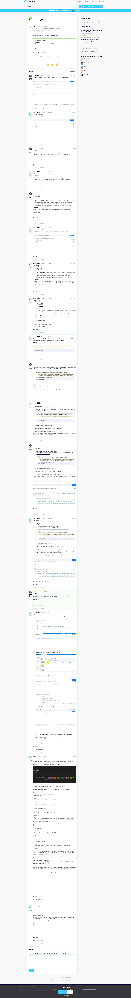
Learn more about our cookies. (89, 989)
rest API (82, 35)
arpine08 (86, 74)
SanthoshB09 (36, 612)
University (79, 1)
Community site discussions (86, 33)
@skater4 (38, 42)
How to (34, 52)
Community (102, 1)
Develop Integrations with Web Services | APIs (53, 13)
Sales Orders (93, 51)
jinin (34, 148)
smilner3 (86, 66)
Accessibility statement (74, 980)
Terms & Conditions (56, 980)
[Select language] (83, 6)
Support (86, 1)
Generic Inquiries (42, 52)
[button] (90, 6)
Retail (82, 28)
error (95, 48)
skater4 (34, 26)
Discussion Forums (38, 13)
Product (93, 1)
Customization (89, 48)
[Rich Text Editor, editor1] (52, 961)
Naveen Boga (36, 75)
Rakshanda (86, 58)
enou (85, 70)
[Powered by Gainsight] (65, 978)
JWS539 (34, 756)
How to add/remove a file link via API (89, 21)
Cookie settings (65, 980)
